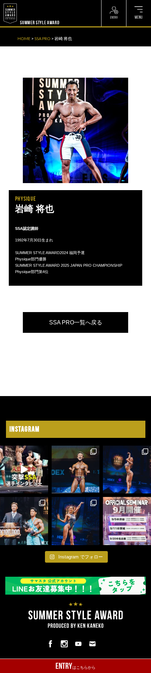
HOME (24, 38)
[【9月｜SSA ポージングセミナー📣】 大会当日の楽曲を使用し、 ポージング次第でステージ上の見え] (127, 521)
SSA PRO (42, 38)
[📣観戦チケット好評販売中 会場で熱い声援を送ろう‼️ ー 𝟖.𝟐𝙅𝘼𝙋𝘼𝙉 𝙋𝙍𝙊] (76, 470)
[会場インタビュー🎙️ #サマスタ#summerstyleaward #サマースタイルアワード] (24, 470)
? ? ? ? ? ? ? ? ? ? (35, 3)
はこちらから (75, 666)
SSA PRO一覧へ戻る (75, 322)
